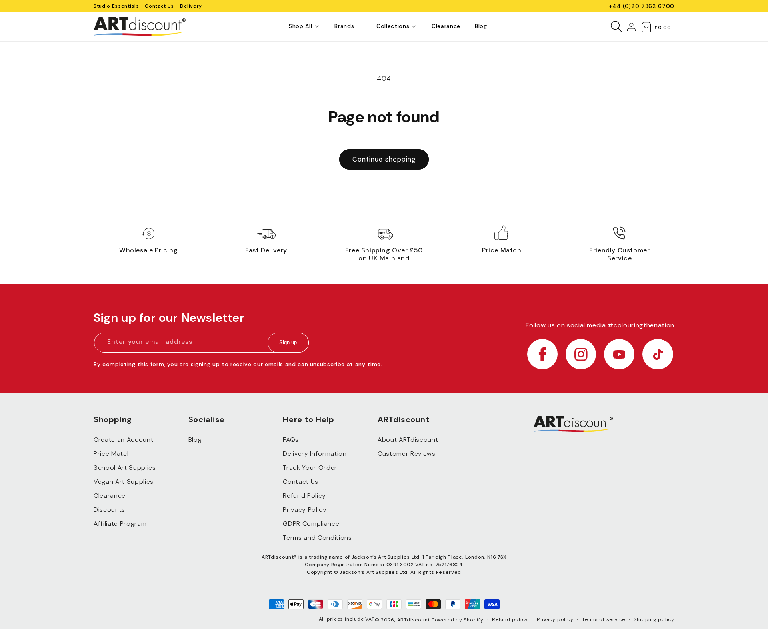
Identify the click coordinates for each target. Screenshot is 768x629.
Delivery (191, 6)
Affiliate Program (120, 523)
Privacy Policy (304, 509)
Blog (195, 439)
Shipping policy (654, 619)
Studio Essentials (116, 6)
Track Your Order (310, 467)
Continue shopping (384, 159)
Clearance (110, 495)
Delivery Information (314, 453)
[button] (300, 26)
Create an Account (123, 439)
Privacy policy (555, 619)
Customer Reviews (407, 453)
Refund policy (510, 619)
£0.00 (662, 27)
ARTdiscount (414, 620)
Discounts (109, 509)
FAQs (291, 439)
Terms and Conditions (317, 537)
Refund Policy (304, 495)
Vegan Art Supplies (124, 481)
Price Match (112, 453)
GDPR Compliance (311, 523)
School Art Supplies (125, 467)
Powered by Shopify (458, 620)
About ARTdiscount (408, 439)
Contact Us (159, 6)
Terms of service (603, 619)
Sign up (288, 343)
